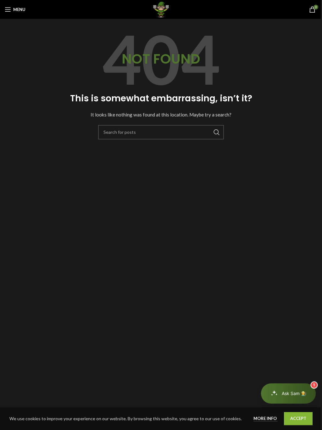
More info (265, 418)
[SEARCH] (216, 132)
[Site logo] (161, 9)
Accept (298, 418)
